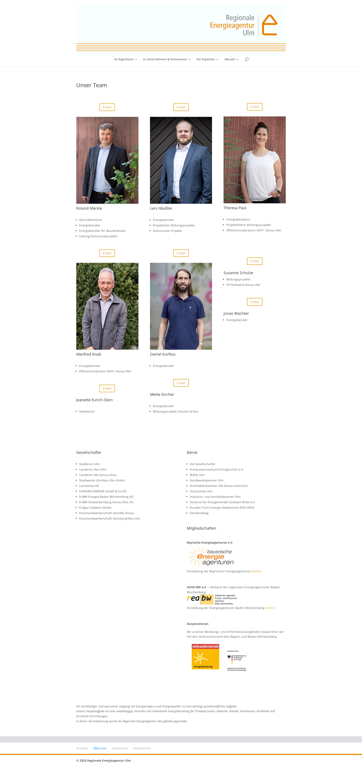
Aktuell (230, 59)
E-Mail (107, 107)
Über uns (99, 748)
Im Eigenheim (123, 59)
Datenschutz (142, 748)
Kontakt (82, 748)
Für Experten (206, 59)
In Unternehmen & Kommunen (165, 59)
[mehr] (256, 571)
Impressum (120, 748)
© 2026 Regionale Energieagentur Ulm (103, 760)
